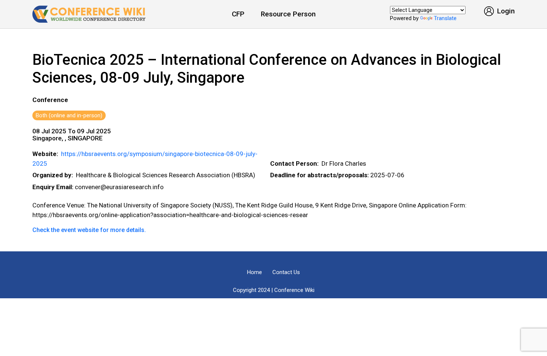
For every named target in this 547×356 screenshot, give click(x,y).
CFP (238, 14)
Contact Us (286, 272)
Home (254, 272)
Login (505, 11)
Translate (445, 18)
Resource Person (288, 14)
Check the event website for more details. (89, 229)
